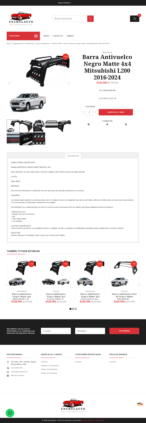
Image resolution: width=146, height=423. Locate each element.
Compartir (107, 121)
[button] (70, 309)
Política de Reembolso (49, 369)
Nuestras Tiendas (17, 375)
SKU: (101, 90)
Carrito (70, 36)
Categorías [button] (14, 36)
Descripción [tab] (73, 156)
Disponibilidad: (106, 98)
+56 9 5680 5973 (17, 368)
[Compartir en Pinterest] (126, 125)
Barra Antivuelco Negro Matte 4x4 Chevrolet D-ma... (90, 296)
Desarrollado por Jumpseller (93, 420)
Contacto (57, 36)
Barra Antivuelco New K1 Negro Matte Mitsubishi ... (124, 296)
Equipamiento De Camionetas (23, 43)
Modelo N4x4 (57, 43)
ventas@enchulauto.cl (19, 372)
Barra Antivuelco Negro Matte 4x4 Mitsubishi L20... (21, 296)
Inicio (46, 36)
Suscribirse (124, 331)
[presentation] (9, 83)
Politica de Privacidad (49, 373)
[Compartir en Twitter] (107, 125)
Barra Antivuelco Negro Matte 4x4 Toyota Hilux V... (56, 296)
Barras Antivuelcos (43, 43)
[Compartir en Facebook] (89, 125)
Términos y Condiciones (50, 366)
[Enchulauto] (21, 18)
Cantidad (90, 107)
